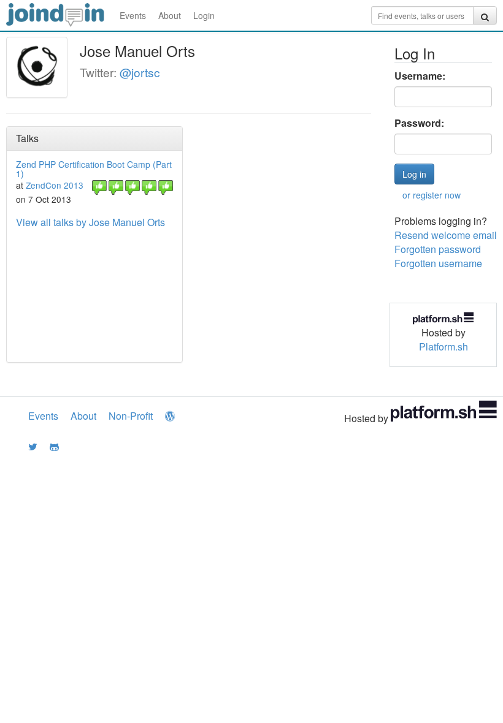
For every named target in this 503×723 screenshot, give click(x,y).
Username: (419, 76)
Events (133, 15)
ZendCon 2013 (54, 185)
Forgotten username (438, 263)
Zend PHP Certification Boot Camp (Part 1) (94, 169)
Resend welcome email (445, 235)
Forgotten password (437, 249)
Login (204, 15)
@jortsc (140, 72)
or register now (431, 195)
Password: (419, 123)
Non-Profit (131, 416)
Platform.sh (443, 346)
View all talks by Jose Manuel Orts (90, 222)
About (169, 15)
